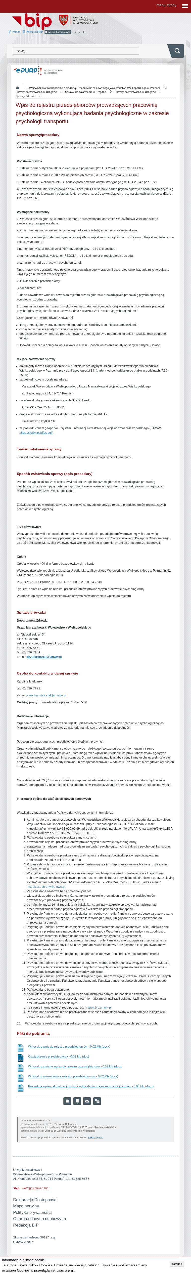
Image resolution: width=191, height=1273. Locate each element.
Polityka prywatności (32, 1212)
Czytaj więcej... (66, 1270)
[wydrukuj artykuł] (67, 1101)
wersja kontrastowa (59, 32)
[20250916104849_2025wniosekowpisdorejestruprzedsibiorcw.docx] (20, 1048)
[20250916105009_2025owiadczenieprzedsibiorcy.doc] (20, 1058)
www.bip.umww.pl (100, 1007)
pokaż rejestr (95, 1137)
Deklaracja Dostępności (35, 1199)
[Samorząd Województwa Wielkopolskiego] (78, 20)
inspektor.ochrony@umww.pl (46, 887)
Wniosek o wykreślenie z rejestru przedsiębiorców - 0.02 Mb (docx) (73, 1076)
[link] (87, 1101)
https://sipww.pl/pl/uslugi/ (35, 432)
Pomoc (15, 31)
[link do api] (97, 1101)
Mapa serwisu (26, 1206)
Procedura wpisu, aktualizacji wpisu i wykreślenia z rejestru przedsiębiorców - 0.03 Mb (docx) (91, 1086)
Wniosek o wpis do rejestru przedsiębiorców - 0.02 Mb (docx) (69, 1046)
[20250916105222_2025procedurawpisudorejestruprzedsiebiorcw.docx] (20, 1088)
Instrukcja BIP (34, 31)
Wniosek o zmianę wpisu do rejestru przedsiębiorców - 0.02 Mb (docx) (75, 1066)
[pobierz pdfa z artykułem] (77, 1101)
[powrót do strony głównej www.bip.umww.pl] (32, 21)
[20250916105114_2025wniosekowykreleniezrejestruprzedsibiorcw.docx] (20, 1078)
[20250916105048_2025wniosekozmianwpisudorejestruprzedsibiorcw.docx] (20, 1068)
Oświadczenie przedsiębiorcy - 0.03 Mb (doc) (58, 1056)
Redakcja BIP (26, 1225)
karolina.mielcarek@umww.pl (46, 695)
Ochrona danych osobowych (39, 1218)
